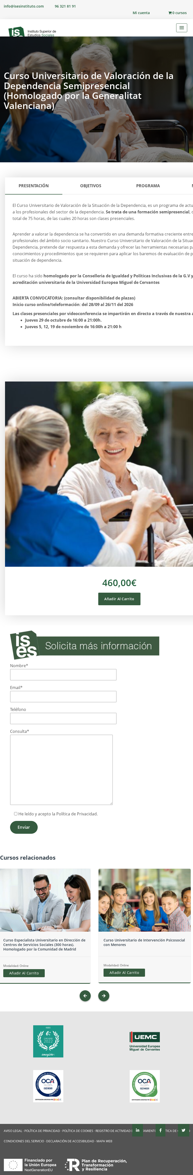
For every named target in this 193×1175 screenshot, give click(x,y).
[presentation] (85, 995)
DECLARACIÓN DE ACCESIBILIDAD (70, 1141)
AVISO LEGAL (13, 1131)
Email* (16, 687)
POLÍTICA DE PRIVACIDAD (42, 1131)
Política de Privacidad (76, 814)
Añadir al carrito (119, 598)
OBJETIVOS (90, 185)
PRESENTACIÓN (34, 185)
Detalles (44, 910)
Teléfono (18, 709)
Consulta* (19, 731)
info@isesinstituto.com (24, 6)
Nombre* (19, 665)
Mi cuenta (141, 12)
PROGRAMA (148, 185)
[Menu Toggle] (181, 27)
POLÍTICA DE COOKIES (77, 1131)
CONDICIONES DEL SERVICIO (24, 1141)
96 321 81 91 (65, 6)
